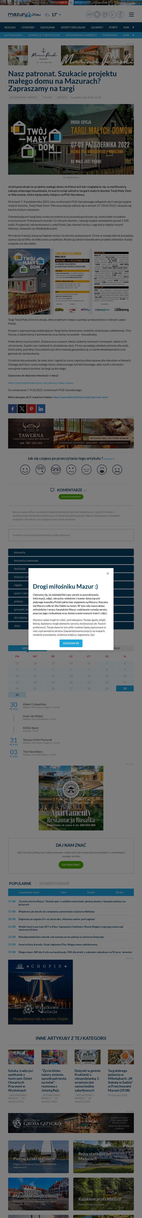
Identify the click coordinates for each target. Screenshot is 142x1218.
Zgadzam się (71, 643)
